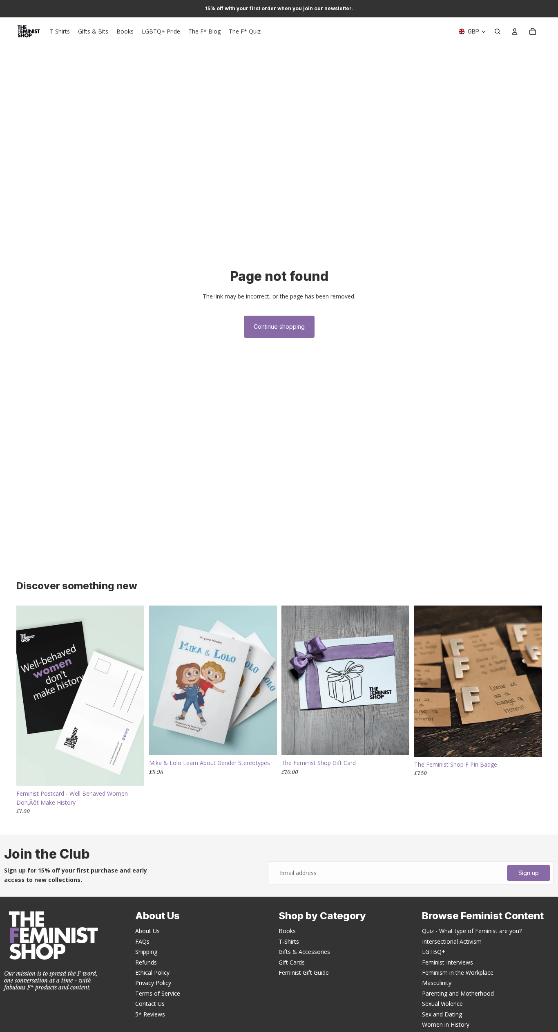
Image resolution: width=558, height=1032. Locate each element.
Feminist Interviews (447, 962)
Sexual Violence (442, 1003)
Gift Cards (292, 962)
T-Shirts (289, 941)
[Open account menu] (515, 31)
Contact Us (150, 1003)
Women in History (445, 1024)
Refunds (146, 962)
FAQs (142, 941)
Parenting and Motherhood (458, 993)
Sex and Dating (442, 1014)
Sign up (528, 872)
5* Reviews (150, 1014)
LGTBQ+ (433, 952)
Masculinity (436, 983)
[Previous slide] (161, 680)
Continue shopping (279, 326)
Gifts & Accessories (304, 952)
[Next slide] (264, 680)
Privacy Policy (153, 983)
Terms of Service (157, 993)
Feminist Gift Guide (304, 972)
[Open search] (498, 31)
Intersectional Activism (452, 941)
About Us (147, 931)
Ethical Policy (152, 972)
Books (287, 931)
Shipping (146, 952)
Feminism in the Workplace (457, 972)
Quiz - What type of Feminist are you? (472, 931)
